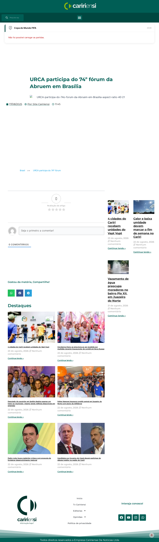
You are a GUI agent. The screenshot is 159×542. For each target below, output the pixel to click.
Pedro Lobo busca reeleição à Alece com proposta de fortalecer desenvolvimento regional (29, 459)
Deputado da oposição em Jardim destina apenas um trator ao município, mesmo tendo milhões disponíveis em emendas (31, 403)
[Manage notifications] (151, 535)
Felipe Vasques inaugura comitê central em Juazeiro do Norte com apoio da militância (79, 402)
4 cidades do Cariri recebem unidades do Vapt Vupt (28, 347)
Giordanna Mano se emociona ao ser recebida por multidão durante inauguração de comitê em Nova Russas (80, 348)
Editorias (77, 511)
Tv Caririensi (79, 504)
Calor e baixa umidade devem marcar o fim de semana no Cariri (143, 228)
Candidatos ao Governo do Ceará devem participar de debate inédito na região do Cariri (79, 459)
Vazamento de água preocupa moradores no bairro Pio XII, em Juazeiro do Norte (118, 289)
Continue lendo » (16, 358)
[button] (79, 17)
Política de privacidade (79, 523)
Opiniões (77, 517)
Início (79, 498)
